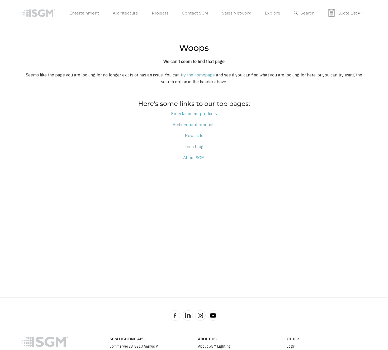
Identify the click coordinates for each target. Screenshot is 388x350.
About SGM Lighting (214, 346)
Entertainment (84, 13)
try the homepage (198, 74)
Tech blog (194, 146)
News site (194, 135)
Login (291, 346)
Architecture (125, 13)
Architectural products (194, 124)
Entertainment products (194, 113)
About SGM (194, 157)
